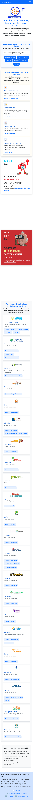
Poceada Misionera (11, 567)
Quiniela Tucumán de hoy (13, 737)
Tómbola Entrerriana (11, 470)
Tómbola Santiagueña (11, 719)
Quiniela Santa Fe (10, 697)
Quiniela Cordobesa (11, 430)
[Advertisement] (16, 212)
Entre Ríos (24, 60)
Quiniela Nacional (10, 57)
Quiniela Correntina (11, 452)
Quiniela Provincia (23, 57)
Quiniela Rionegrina (11, 603)
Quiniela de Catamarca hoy (13, 376)
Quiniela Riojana (10, 524)
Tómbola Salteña (10, 621)
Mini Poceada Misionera (12, 564)
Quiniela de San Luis (11, 661)
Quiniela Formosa (10, 488)
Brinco (7, 701)
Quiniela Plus (9, 354)
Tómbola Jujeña (10, 506)
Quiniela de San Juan (11, 639)
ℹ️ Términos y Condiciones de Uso (17, 793)
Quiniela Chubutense (11, 412)
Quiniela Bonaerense (11, 351)
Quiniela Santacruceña (12, 679)
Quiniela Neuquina (11, 585)
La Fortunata (9, 643)
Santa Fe (8, 60)
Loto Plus (17, 333)
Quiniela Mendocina (11, 542)
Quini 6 (16, 64)
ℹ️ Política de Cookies (21, 796)
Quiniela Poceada (22, 329)
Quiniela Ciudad (10, 329)
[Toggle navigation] (30, 2)
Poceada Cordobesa (11, 433)
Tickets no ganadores (11, 358)
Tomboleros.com (7, 2)
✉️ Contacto (16, 790)
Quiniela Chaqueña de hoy (13, 394)
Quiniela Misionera (11, 560)
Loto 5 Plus (8, 333)
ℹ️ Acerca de (9, 796)
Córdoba (16, 60)
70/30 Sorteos (23, 433)
